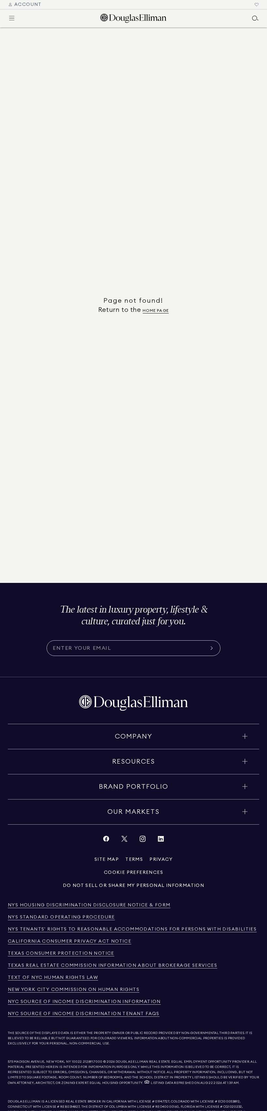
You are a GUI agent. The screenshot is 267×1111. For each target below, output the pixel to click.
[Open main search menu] (255, 18)
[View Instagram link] (143, 840)
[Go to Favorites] (256, 4)
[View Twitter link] (124, 840)
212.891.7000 (93, 1061)
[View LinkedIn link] (161, 840)
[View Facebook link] (106, 840)
